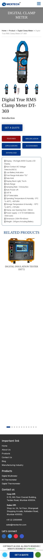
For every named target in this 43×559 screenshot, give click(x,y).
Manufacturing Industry (12, 465)
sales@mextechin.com (16, 525)
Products (6, 453)
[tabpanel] (21, 254)
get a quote (21, 555)
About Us (6, 449)
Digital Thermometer (11, 483)
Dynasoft (31, 549)
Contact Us (7, 457)
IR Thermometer (9, 480)
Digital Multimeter (9, 476)
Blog (4, 461)
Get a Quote (12, 127)
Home (4, 446)
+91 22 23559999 (14, 520)
